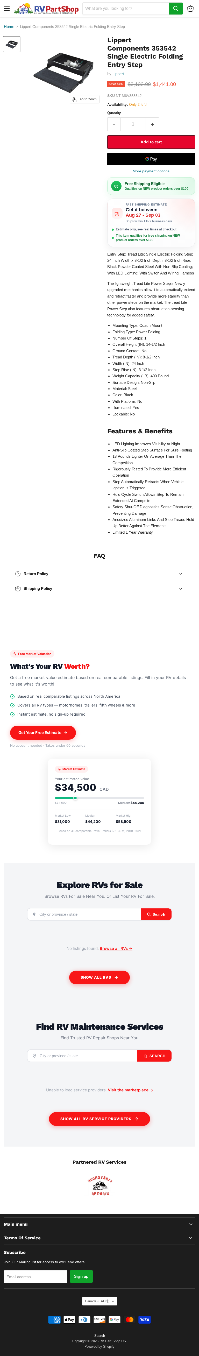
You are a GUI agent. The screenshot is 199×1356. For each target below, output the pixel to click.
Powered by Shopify (99, 1346)
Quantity (114, 113)
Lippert (118, 74)
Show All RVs (96, 977)
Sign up (81, 1276)
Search (157, 1056)
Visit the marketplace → (130, 1089)
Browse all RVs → (116, 948)
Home (9, 26)
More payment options (151, 171)
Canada (97, 1301)
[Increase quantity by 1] (152, 124)
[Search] (176, 9)
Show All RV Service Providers (95, 1119)
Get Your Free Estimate (39, 732)
